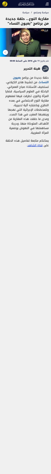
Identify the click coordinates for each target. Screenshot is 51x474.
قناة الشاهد (35, 145)
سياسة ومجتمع (41, 12)
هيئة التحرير (32, 69)
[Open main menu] (47, 4)
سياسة (25, 12)
